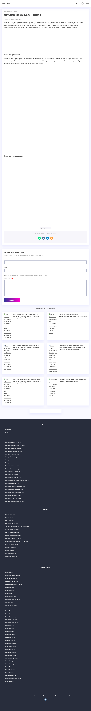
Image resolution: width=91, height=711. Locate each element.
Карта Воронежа (10, 611)
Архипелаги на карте (11, 529)
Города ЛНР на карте (11, 474)
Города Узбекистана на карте (14, 492)
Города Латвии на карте (12, 469)
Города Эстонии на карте (13, 498)
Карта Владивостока (11, 623)
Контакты (8, 429)
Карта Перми (9, 608)
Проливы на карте (11, 556)
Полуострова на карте (12, 559)
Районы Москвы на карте (13, 538)
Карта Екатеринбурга (11, 581)
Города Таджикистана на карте (15, 486)
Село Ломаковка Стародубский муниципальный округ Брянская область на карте (73, 316)
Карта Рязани (9, 667)
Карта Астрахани (10, 676)
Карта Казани (9, 590)
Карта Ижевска (10, 649)
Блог (6, 432)
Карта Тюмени (9, 631)
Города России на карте (12, 483)
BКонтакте (45, 699)
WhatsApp (39, 238)
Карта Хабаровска (11, 646)
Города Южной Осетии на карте (15, 501)
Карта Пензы (9, 673)
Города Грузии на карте (12, 454)
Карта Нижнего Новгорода (13, 584)
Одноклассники (51, 238)
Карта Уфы (8, 593)
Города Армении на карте (13, 448)
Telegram (47, 238)
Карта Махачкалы (10, 655)
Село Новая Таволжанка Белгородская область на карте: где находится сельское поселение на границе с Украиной (72, 347)
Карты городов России (45, 228)
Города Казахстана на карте (14, 460)
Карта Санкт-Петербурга (12, 575)
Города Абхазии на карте (13, 442)
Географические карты (12, 532)
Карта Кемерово (10, 661)
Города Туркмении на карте (14, 489)
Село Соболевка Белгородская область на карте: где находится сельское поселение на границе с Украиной (27, 381)
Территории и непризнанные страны (17, 526)
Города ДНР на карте (11, 457)
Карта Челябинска (11, 605)
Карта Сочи (8, 614)
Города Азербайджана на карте (15, 445)
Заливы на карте (10, 553)
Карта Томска (9, 625)
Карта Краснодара (11, 617)
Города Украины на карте (13, 495)
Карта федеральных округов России (16, 541)
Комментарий (8, 278)
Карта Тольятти (10, 637)
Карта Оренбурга (10, 664)
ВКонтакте (43, 238)
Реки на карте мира (11, 544)
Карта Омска (9, 602)
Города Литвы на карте (12, 472)
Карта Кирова (9, 681)
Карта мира (6, 4)
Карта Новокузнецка (11, 658)
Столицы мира (9, 521)
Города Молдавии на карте (13, 477)
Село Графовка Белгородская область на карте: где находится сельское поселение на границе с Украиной (27, 347)
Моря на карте (9, 550)
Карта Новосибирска (11, 578)
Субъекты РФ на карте (12, 523)
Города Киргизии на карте (13, 463)
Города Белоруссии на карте (14, 451)
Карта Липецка (10, 670)
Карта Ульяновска (10, 643)
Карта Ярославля (10, 652)
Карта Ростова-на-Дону (12, 599)
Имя (5, 259)
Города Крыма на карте (12, 466)
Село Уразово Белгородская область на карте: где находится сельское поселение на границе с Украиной (27, 316)
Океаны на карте (10, 547)
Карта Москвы (9, 572)
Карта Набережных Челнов (13, 678)
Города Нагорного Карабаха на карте (17, 480)
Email (6, 267)
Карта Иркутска (10, 640)
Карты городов (10, 515)
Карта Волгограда (10, 596)
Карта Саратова (10, 634)
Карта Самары (9, 587)
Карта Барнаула (10, 628)
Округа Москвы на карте (13, 535)
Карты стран (9, 518)
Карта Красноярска (11, 620)
